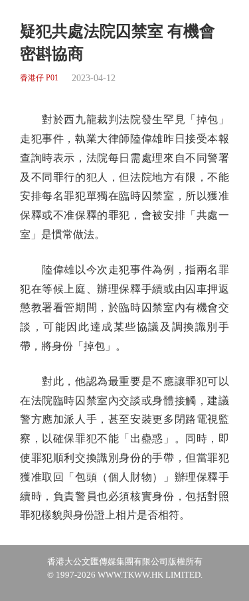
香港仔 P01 (39, 78)
